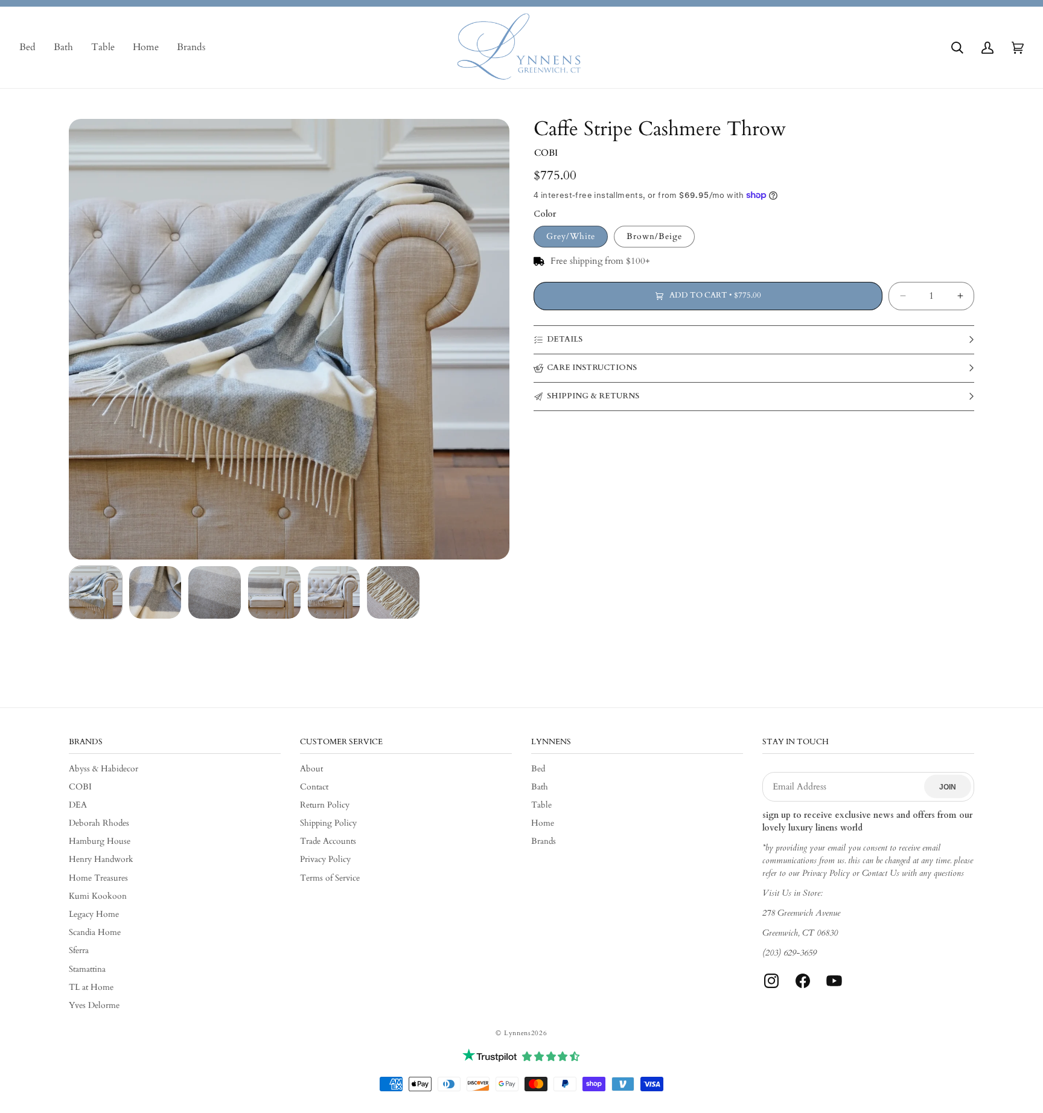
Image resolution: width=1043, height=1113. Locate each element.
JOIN (947, 786)
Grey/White (570, 236)
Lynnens (517, 1033)
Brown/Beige (654, 236)
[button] (957, 48)
